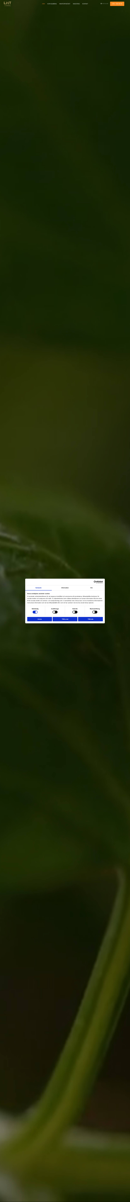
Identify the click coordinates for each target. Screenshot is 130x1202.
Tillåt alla (90, 619)
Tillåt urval (65, 619)
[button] (117, 4)
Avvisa (40, 619)
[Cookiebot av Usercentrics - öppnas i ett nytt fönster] (95, 582)
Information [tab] (65, 588)
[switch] (55, 612)
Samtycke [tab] (38, 588)
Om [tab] (91, 588)
